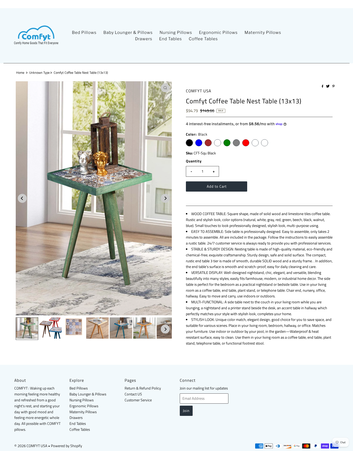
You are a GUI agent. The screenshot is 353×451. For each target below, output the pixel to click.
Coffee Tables (203, 38)
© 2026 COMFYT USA (30, 446)
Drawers (143, 38)
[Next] (165, 198)
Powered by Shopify (66, 446)
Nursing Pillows (176, 32)
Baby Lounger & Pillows (128, 32)
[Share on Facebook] (323, 86)
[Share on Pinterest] (333, 86)
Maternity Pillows (263, 32)
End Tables (170, 38)
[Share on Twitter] (328, 86)
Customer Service (138, 400)
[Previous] (22, 198)
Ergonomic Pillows (218, 32)
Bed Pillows (84, 32)
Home (20, 72)
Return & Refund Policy (143, 388)
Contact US (133, 394)
